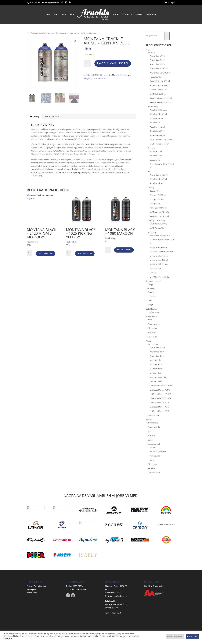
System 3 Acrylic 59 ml (159, 85)
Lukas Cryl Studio (157, 77)
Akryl (150, 320)
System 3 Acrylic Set (158, 90)
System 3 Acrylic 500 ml (160, 81)
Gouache (151, 148)
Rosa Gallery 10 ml (157, 131)
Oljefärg (151, 188)
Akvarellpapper (154, 324)
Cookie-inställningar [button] (175, 636)
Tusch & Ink (152, 337)
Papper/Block (151, 317)
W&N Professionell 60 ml (160, 102)
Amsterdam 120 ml (157, 56)
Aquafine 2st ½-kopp (158, 110)
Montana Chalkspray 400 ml (161, 252)
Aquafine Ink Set (156, 119)
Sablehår (151, 468)
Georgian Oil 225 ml (158, 195)
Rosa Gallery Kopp (157, 135)
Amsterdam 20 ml (157, 60)
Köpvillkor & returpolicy (154, 586)
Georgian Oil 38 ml (157, 199)
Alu (72, 14)
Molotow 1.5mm (156, 360)
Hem (48, 14)
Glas (56, 14)
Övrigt (150, 284)
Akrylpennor (153, 344)
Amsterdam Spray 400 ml (160, 73)
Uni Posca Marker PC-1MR (160, 398)
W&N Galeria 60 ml (158, 94)
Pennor (149, 341)
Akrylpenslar (153, 423)
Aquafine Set (155, 123)
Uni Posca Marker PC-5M (160, 407)
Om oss (139, 14)
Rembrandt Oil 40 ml (158, 208)
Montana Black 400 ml (159, 247)
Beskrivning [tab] (34, 116)
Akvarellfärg (152, 107)
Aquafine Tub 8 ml (157, 127)
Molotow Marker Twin (159, 377)
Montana (101, 78)
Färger (34, 33)
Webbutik (126, 14)
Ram (64, 14)
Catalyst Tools (153, 312)
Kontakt (151, 14)
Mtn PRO (153, 273)
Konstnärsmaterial (153, 281)
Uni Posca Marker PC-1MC (160, 394)
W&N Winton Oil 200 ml (160, 212)
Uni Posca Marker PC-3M (160, 403)
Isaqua (152, 447)
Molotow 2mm (156, 369)
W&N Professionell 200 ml (161, 98)
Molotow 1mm (156, 364)
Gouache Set (155, 160)
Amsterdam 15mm (157, 348)
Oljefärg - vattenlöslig (156, 221)
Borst (150, 431)
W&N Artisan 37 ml (157, 228)
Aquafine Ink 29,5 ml (158, 114)
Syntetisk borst (154, 473)
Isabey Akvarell (154, 444)
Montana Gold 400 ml (159, 260)
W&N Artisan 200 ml (158, 224)
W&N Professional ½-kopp (161, 140)
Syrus (152, 460)
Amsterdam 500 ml (158, 64)
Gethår (150, 440)
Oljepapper (152, 328)
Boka (115, 14)
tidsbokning (122, 596)
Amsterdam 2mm (157, 352)
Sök (167, 36)
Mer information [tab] (52, 116)
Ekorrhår (151, 436)
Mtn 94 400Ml (155, 269)
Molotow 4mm (156, 373)
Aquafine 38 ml (156, 156)
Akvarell (151, 292)
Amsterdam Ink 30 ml (159, 69)
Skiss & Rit (152, 333)
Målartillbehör (151, 309)
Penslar (149, 420)
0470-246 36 (78, 586)
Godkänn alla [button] (192, 636)
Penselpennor (153, 415)
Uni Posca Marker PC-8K (160, 411)
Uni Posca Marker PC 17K (160, 390)
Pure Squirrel (155, 456)
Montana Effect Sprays (56, 33)
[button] (74, 41)
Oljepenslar (152, 464)
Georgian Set (155, 204)
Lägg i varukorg (112, 63)
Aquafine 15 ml (156, 151)
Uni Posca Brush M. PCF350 (161, 386)
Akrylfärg (151, 53)
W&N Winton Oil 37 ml (159, 216)
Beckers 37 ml (155, 191)
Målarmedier (151, 289)
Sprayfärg (42, 33)
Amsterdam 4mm (157, 356)
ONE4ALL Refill (156, 381)
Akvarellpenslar (154, 427)
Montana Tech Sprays (159, 264)
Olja (149, 300)
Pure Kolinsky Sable (158, 452)
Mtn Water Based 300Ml (160, 277)
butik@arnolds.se (79, 589)
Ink (149, 172)
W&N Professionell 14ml (159, 144)
